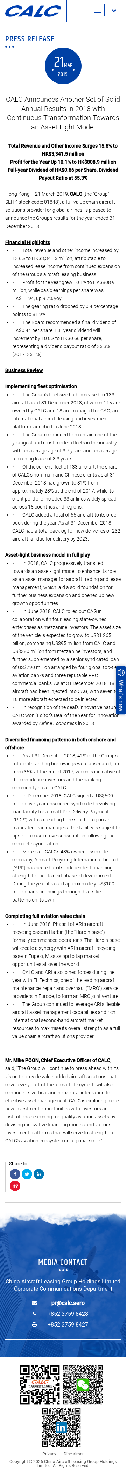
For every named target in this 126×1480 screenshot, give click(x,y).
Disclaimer (74, 1453)
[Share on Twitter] (27, 1174)
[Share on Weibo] (15, 1186)
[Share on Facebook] (15, 1174)
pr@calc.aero (68, 1303)
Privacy (49, 1453)
